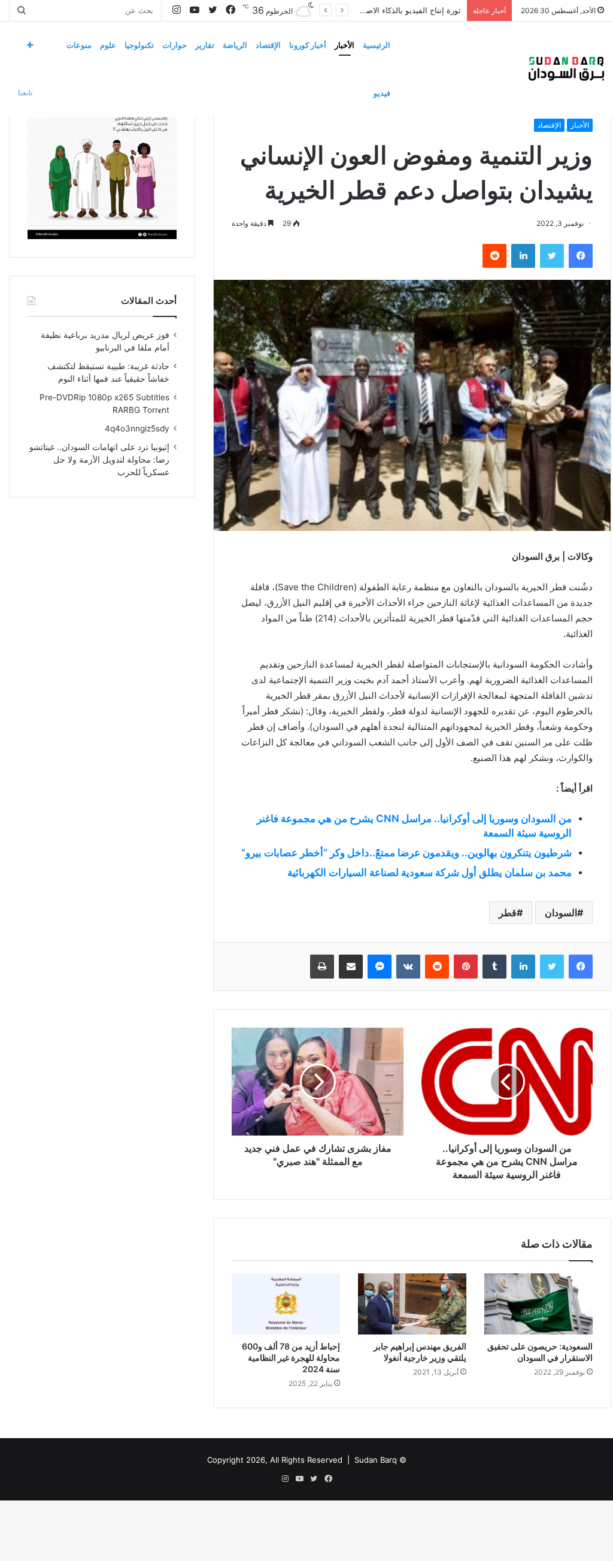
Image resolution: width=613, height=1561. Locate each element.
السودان (561, 913)
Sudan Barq (375, 1460)
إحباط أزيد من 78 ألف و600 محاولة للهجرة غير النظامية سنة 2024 (291, 1357)
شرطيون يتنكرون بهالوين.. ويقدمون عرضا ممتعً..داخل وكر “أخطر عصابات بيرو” (406, 853)
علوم (108, 45)
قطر (508, 913)
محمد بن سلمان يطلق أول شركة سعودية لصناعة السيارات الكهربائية (429, 872)
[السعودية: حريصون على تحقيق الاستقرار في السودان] (538, 1303)
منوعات (79, 45)
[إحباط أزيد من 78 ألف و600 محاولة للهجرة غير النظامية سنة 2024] (286, 1303)
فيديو (382, 93)
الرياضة (235, 45)
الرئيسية (376, 45)
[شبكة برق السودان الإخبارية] (566, 69)
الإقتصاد (268, 45)
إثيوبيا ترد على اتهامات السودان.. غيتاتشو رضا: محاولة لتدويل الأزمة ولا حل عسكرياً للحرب (99, 459)
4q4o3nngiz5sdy (137, 428)
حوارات (174, 45)
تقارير (204, 45)
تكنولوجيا (139, 45)
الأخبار (344, 45)
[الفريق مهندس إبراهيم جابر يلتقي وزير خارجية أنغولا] (412, 1303)
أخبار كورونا (307, 45)
